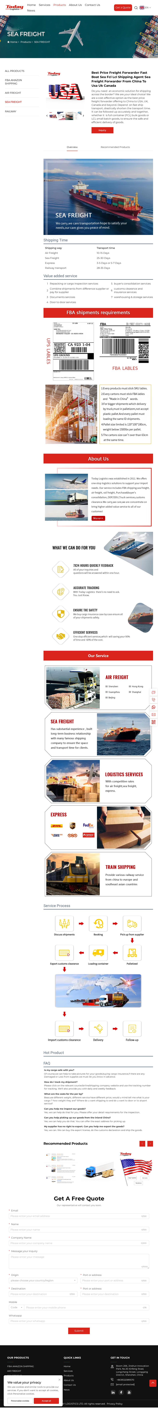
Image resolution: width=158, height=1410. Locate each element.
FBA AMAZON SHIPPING (13, 82)
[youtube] (129, 1392)
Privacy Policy (115, 1403)
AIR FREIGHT (13, 92)
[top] (152, 1383)
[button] (142, 1144)
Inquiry (102, 130)
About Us (75, 5)
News (31, 10)
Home (31, 5)
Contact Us (92, 5)
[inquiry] (153, 692)
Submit (79, 1330)
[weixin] (153, 722)
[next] (83, 115)
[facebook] (121, 1392)
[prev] (47, 115)
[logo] (14, 7)
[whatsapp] (153, 707)
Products (59, 5)
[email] (153, 714)
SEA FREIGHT (42, 41)
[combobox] (43, 1280)
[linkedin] (113, 1392)
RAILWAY (10, 111)
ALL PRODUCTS (14, 71)
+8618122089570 (125, 1379)
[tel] (153, 700)
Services (44, 5)
